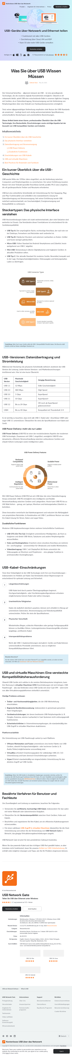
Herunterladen (7, 1004)
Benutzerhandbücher (44, 1001)
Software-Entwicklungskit (7, 1021)
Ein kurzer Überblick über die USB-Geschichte (23, 137)
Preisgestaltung (7, 1001)
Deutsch (63, 1036)
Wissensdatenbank (8, 1026)
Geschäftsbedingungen (62, 1004)
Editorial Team (34, 82)
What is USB (24, 989)
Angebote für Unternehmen (6, 1009)
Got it (61, 1051)
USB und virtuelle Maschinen (16, 159)
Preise (49, 7)
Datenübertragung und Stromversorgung (21, 144)
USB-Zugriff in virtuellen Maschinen (35, 828)
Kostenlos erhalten (61, 7)
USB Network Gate (29, 779)
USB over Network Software (10, 989)
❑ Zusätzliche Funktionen (17, 152)
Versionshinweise (52, 925)
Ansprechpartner (24, 1004)
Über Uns (22, 1001)
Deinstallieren (41, 1004)
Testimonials (6, 1013)
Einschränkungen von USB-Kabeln (18, 155)
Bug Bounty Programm (44, 1008)
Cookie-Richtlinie (60, 1011)
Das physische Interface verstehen (18, 141)
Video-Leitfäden (7, 1017)
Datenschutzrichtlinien (62, 1001)
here (7, 1053)
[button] (23, 6)
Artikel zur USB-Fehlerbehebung (51, 848)
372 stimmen (50, 55)
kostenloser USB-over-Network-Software (32, 661)
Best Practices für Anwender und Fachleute (22, 163)
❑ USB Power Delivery (16, 148)
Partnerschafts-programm (24, 1009)
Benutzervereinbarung (62, 1008)
